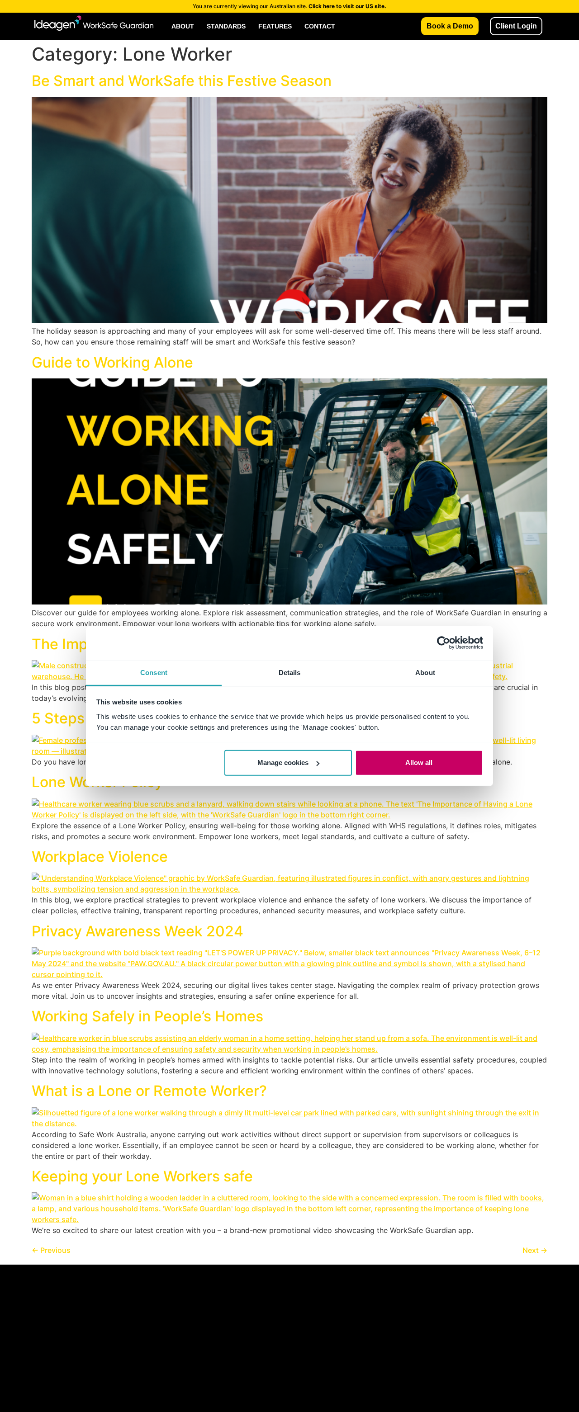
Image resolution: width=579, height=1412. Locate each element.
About (182, 26)
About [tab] (425, 672)
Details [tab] (290, 672)
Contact (319, 26)
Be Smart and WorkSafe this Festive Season (182, 81)
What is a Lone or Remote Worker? (149, 1091)
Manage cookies (282, 762)
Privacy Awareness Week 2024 (137, 931)
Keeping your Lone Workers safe (142, 1176)
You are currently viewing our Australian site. (289, 6)
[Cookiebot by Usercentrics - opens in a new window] (443, 643)
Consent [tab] (153, 672)
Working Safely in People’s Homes (147, 1016)
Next (534, 1250)
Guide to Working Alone (112, 362)
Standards (226, 26)
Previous (51, 1250)
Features (275, 26)
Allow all (418, 762)
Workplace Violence (100, 856)
